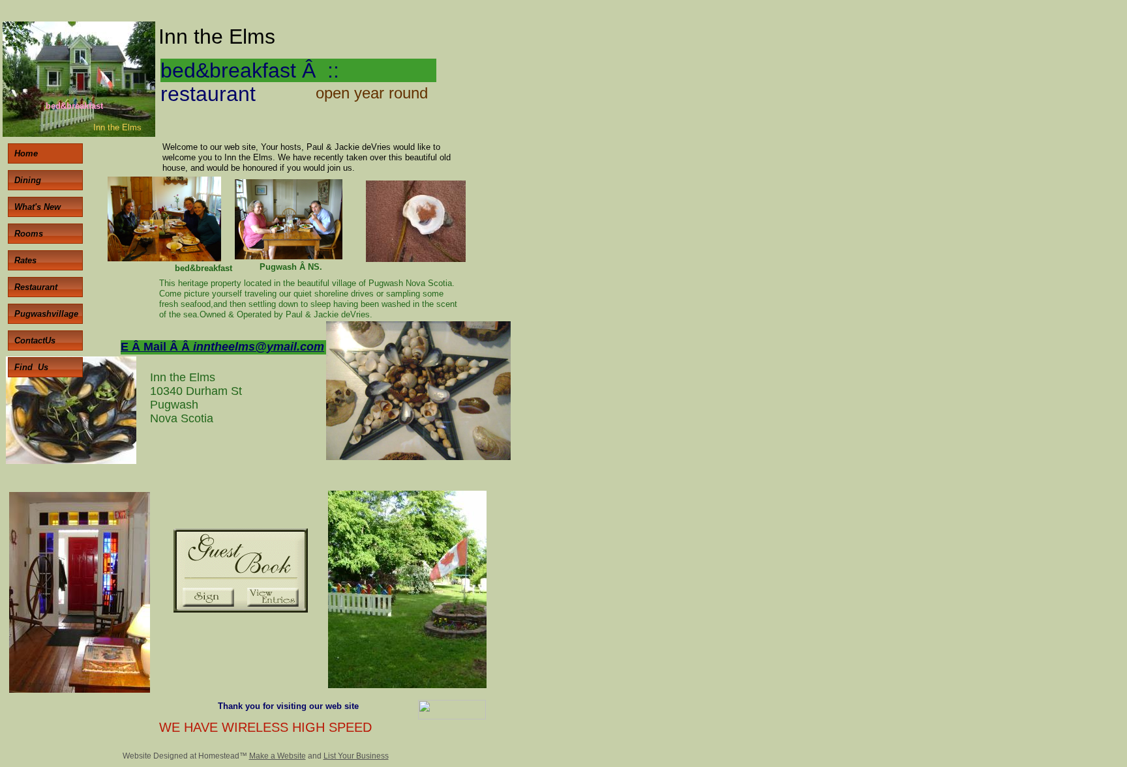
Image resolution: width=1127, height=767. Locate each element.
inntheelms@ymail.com (258, 346)
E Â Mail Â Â (157, 346)
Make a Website (277, 755)
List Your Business (356, 755)
